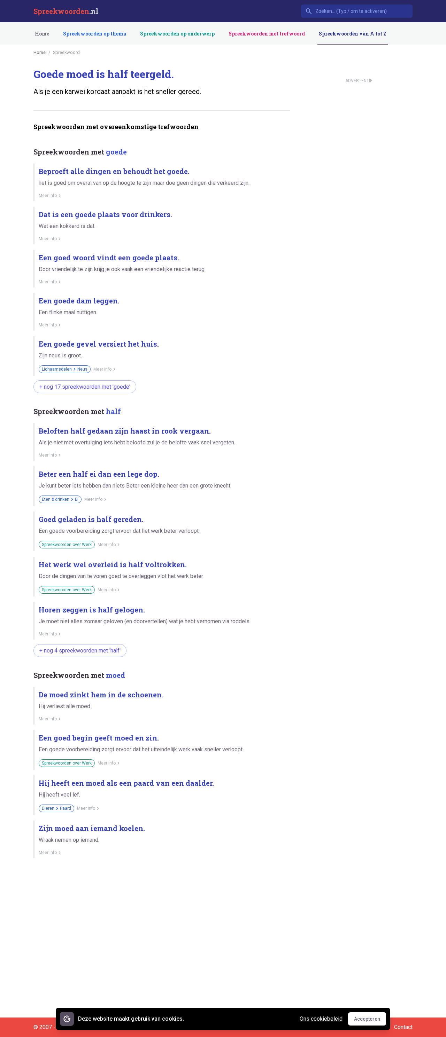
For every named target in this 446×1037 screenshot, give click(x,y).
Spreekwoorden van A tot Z (352, 33)
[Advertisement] (160, 887)
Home (42, 33)
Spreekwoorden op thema (94, 33)
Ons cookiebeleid (321, 1018)
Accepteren (370, 1020)
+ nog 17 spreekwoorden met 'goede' (84, 386)
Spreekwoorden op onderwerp (177, 33)
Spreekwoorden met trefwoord (267, 33)
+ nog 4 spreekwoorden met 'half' (80, 650)
